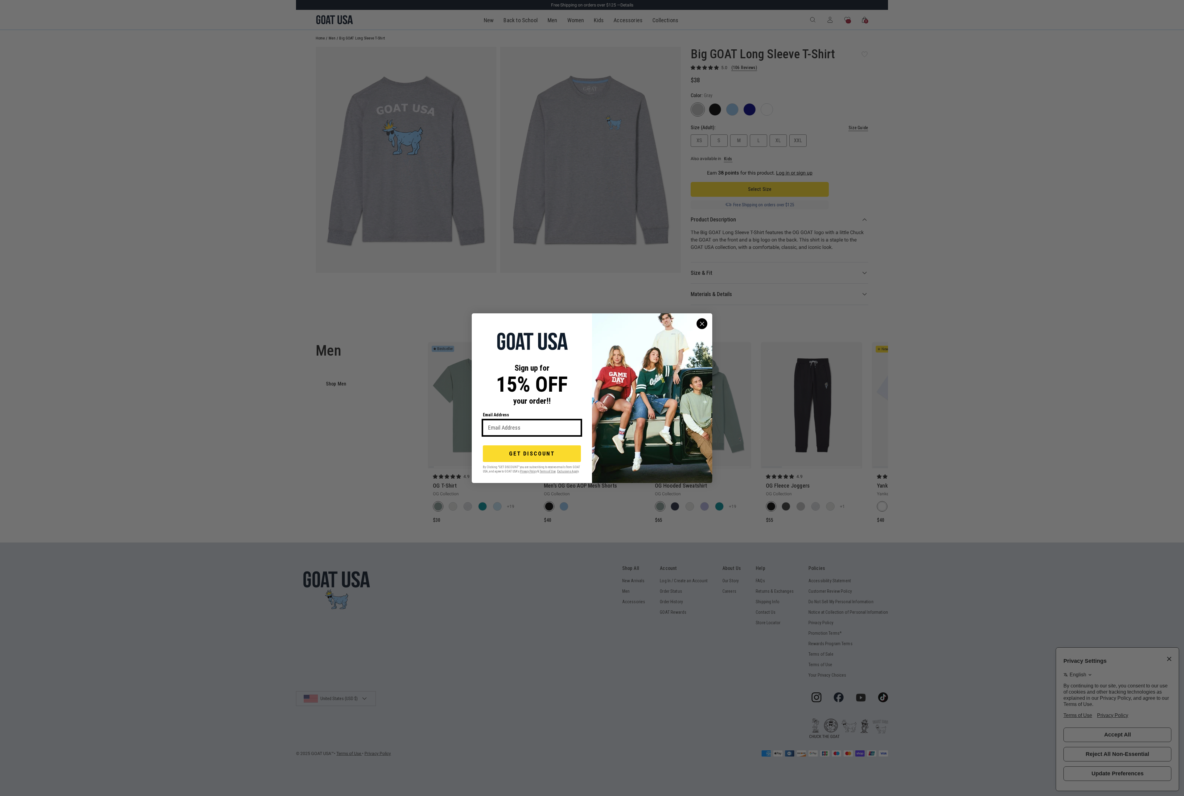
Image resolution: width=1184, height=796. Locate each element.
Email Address (496, 414)
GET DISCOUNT (532, 453)
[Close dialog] (702, 323)
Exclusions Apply (567, 471)
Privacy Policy (528, 471)
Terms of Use (548, 471)
